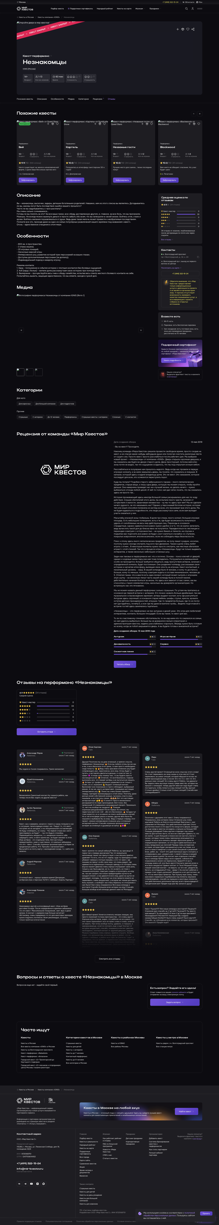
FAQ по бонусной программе (110, 1145)
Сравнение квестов (88, 1164)
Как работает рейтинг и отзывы (112, 1139)
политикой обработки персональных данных (169, 1214)
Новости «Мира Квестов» (109, 1150)
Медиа (71, 99)
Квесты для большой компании (88, 1199)
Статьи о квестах (110, 1158)
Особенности (57, 99)
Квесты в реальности (89, 1142)
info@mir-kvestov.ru (30, 1169)
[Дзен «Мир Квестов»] (37, 1183)
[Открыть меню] (199, 8)
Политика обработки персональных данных (94, 1221)
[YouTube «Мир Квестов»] (31, 1183)
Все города (84, 1157)
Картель (72, 147)
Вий (21, 147)
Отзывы (111, 99)
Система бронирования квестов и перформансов (159, 1144)
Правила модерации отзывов (29, 1221)
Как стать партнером (158, 1149)
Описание (42, 99)
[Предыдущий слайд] (21, 330)
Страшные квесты (87, 1188)
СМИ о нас (107, 1155)
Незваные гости (124, 147)
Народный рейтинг (105, 8)
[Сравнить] (183, 29)
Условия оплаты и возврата (129, 1221)
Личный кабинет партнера (156, 1154)
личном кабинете (179, 992)
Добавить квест (155, 1138)
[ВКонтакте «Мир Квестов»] (19, 1183)
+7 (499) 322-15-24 (29, 1163)
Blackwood (167, 147)
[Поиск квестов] (186, 8)
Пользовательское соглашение (59, 1221)
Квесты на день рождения (91, 1195)
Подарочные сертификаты (81, 8)
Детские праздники (134, 1138)
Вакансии (84, 1176)
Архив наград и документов (86, 1171)
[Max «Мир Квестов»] (43, 1183)
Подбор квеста (57, 8)
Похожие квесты (25, 99)
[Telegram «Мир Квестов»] (25, 1183)
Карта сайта (85, 1160)
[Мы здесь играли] (177, 29)
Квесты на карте (124, 8)
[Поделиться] (193, 29)
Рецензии (98, 99)
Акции (82, 1167)
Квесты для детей (87, 1192)
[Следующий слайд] (199, 113)
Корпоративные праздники (132, 1143)
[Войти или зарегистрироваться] (192, 8)
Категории (83, 99)
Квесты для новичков (89, 1204)
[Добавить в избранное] (188, 29)
